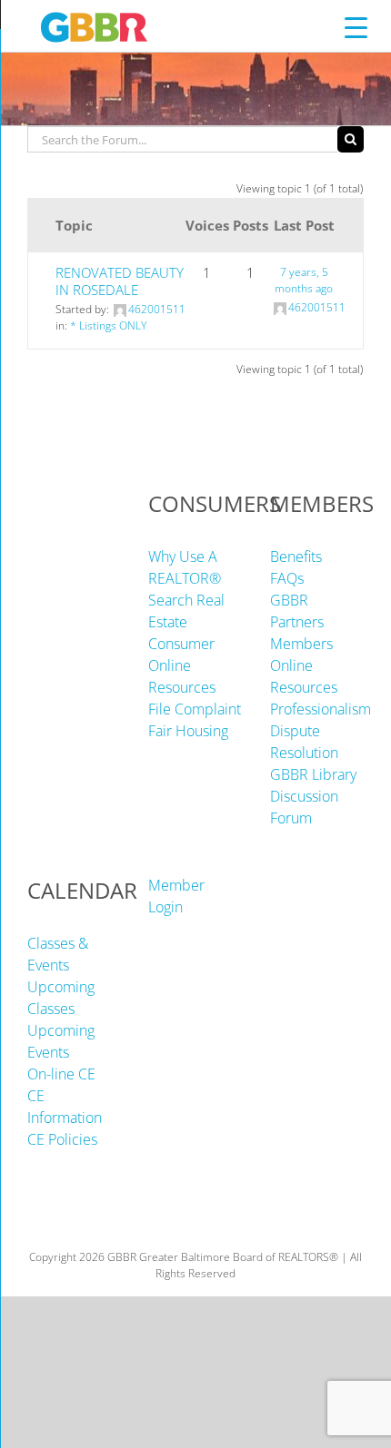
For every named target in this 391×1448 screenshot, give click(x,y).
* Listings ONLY (108, 325)
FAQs (287, 578)
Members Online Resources (303, 665)
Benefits (296, 556)
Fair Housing (188, 731)
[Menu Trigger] (356, 27)
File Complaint (194, 709)
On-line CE (61, 1074)
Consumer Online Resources (182, 665)
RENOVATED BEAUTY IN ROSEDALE (119, 281)
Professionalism (320, 709)
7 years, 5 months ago (304, 280)
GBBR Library (313, 774)
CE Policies (62, 1139)
